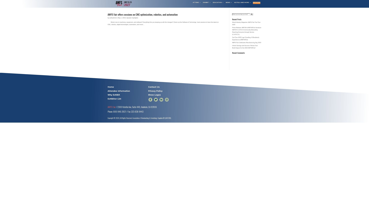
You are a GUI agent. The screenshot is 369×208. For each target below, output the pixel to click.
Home (111, 87)
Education (217, 2)
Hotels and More (241, 2)
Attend (196, 2)
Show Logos (154, 95)
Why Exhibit (114, 95)
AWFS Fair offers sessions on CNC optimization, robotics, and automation (143, 14)
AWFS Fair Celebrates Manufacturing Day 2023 (246, 42)
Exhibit (206, 2)
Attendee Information (119, 91)
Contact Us (154, 87)
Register (256, 2)
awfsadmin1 (113, 18)
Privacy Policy (155, 91)
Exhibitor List (114, 99)
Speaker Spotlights (132, 18)
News (228, 2)
